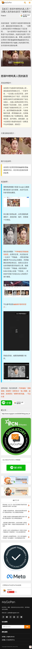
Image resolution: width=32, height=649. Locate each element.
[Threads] (17, 617)
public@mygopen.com (13, 612)
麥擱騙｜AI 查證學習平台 (8, 640)
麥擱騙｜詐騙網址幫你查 (8, 636)
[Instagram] (10, 617)
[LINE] (14, 617)
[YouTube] (6, 617)
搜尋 (27, 626)
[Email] (21, 617)
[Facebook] (3, 617)
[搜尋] (25, 2)
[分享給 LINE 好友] (6, 402)
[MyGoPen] (7, 3)
